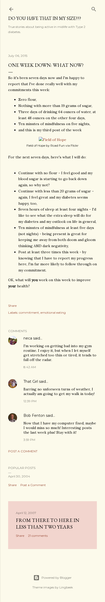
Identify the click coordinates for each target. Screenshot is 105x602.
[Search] (94, 8)
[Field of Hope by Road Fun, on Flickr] (52, 139)
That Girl (30, 381)
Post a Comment (22, 451)
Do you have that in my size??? (44, 18)
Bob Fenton (34, 415)
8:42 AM (29, 367)
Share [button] (12, 306)
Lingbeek (66, 587)
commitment (29, 312)
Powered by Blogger (57, 577)
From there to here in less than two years (47, 523)
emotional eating (53, 312)
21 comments (38, 536)
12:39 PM (29, 401)
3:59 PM (29, 440)
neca (27, 338)
